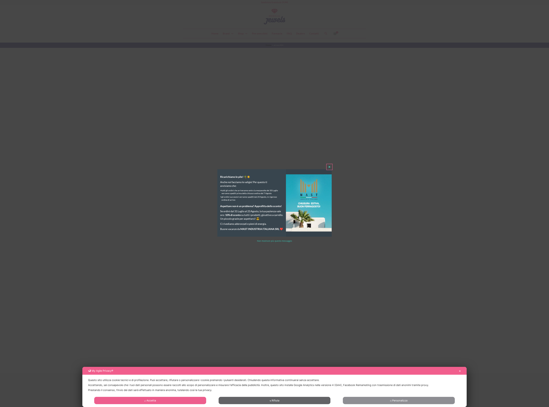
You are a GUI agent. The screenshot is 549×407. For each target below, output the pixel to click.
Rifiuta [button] (275, 400)
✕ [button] (460, 371)
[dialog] (274, 387)
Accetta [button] (151, 400)
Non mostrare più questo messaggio (274, 241)
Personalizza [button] (399, 400)
